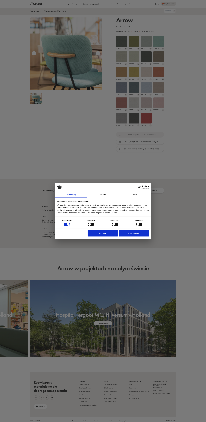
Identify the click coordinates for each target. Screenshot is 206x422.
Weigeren (102, 233)
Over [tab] (135, 194)
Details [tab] (103, 194)
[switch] (91, 224)
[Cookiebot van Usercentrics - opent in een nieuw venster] (139, 187)
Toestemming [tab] (71, 194)
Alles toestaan (133, 233)
